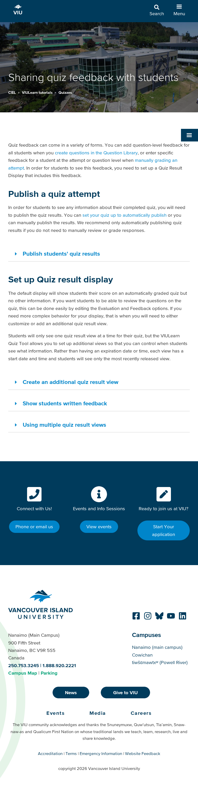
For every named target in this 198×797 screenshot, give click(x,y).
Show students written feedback (65, 403)
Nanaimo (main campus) (157, 647)
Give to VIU (125, 692)
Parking (49, 673)
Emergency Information (101, 753)
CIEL (12, 92)
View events (99, 526)
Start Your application (163, 530)
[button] (189, 135)
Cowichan (142, 655)
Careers (141, 713)
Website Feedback (142, 753)
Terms (71, 753)
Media (97, 713)
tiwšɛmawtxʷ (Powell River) (160, 662)
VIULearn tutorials (38, 92)
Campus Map (22, 673)
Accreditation (50, 753)
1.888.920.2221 (59, 665)
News (71, 692)
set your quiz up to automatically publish (124, 215)
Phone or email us (34, 526)
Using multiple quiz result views (64, 424)
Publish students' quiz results (61, 253)
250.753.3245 (23, 665)
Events (55, 713)
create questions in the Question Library (96, 152)
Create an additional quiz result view (70, 382)
